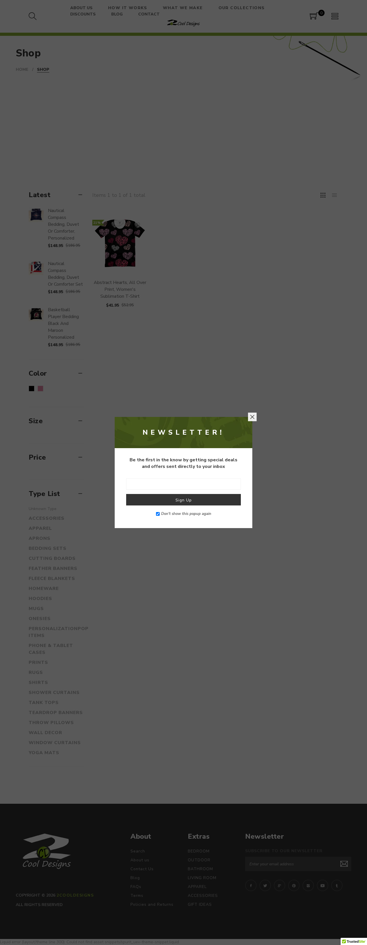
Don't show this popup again (186, 513)
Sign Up (183, 500)
